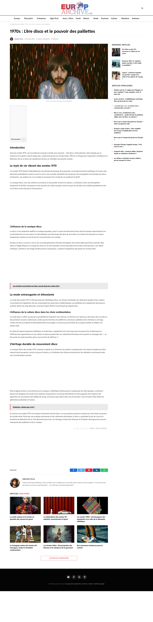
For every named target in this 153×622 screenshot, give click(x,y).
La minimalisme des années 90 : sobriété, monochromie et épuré (56, 518)
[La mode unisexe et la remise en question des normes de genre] (25, 505)
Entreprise (41, 18)
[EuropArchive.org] (76, 8)
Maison (86, 18)
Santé (78, 18)
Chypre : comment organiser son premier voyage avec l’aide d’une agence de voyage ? (132, 76)
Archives (84, 584)
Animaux (135, 18)
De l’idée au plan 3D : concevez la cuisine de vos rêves (131, 51)
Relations (125, 18)
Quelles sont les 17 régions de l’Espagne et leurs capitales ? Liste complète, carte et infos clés (128, 92)
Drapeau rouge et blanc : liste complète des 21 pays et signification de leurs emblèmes (127, 131)
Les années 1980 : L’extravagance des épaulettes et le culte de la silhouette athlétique (91, 519)
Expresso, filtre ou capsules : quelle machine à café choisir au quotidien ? (132, 63)
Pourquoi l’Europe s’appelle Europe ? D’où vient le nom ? (128, 146)
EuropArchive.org (14, 24)
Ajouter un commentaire (58, 558)
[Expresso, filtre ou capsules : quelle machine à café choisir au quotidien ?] (116, 64)
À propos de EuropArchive (73, 584)
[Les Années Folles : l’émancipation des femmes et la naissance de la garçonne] (59, 534)
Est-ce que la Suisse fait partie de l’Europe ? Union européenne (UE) (128, 123)
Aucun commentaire (44, 39)
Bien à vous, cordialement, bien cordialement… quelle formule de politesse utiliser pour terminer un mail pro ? (128, 115)
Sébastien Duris (18, 39)
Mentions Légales (99, 584)
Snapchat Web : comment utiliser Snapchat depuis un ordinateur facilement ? (128, 152)
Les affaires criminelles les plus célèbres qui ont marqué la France (127, 159)
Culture (114, 18)
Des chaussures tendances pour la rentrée (90, 546)
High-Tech (54, 18)
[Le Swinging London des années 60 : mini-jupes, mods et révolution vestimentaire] (25, 534)
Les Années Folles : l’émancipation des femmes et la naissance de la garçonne (58, 546)
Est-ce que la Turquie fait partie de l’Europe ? (128, 139)
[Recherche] (142, 8)
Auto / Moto (68, 18)
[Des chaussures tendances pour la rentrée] (92, 534)
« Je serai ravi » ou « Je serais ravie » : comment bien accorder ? (127, 107)
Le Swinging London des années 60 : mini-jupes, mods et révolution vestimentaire (23, 547)
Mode (95, 18)
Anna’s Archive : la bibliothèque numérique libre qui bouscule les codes (128, 100)
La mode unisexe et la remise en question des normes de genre (22, 518)
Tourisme (104, 18)
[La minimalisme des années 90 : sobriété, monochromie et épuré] (59, 505)
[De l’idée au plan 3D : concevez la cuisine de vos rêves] (116, 52)
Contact (90, 584)
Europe (17, 18)
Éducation (28, 18)
